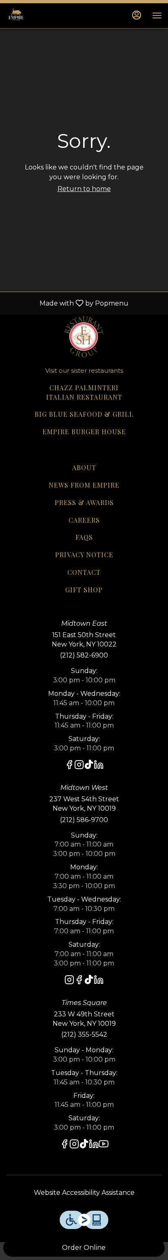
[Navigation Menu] (157, 15)
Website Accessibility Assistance (84, 1192)
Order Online (84, 1247)
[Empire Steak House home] (43, 15)
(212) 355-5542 (84, 1034)
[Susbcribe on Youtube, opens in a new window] (103, 1145)
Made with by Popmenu (67, 302)
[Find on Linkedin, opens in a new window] (99, 766)
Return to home (84, 189)
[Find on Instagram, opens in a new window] (79, 766)
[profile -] (136, 15)
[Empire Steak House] (84, 335)
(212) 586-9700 (84, 820)
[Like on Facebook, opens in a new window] (69, 766)
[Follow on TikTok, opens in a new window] (89, 766)
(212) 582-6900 (84, 655)
